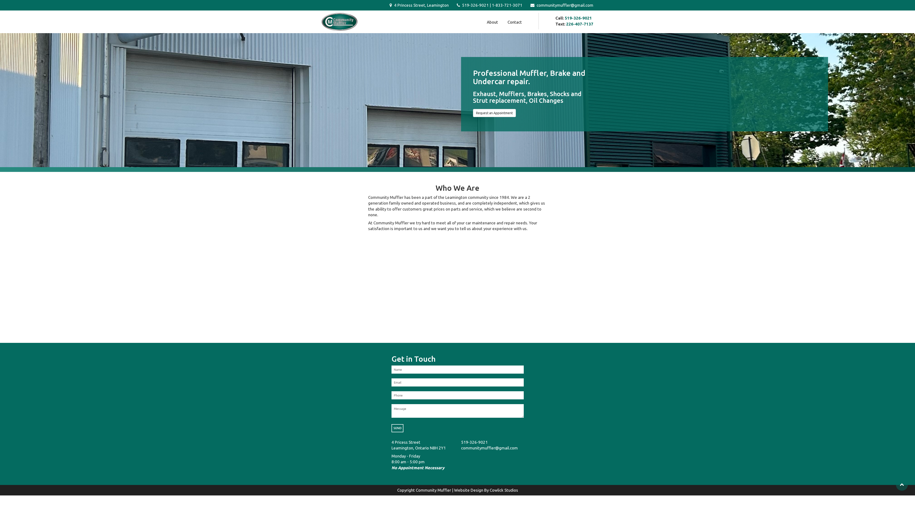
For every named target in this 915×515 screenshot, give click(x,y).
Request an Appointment (494, 113)
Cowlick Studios (504, 490)
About (492, 22)
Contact (515, 22)
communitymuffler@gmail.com (564, 5)
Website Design (468, 490)
